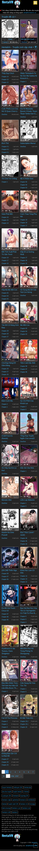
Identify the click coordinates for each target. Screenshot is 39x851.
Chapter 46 (23, 538)
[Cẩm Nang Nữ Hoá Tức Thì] (28, 671)
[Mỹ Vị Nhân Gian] (28, 169)
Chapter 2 (5, 404)
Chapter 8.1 (5, 152)
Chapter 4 (23, 622)
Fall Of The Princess (9, 718)
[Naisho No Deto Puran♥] (10, 520)
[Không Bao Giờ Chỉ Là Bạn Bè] (10, 742)
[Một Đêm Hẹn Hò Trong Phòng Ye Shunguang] (28, 636)
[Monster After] (10, 488)
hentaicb (15, 795)
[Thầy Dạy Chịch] (10, 65)
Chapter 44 (23, 544)
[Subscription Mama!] (28, 131)
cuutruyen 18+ (6, 795)
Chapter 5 (23, 619)
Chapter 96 (23, 372)
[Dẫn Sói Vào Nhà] (28, 456)
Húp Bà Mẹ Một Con (9, 290)
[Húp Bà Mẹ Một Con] (10, 278)
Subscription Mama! (28, 143)
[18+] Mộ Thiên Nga (9, 570)
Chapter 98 (23, 366)
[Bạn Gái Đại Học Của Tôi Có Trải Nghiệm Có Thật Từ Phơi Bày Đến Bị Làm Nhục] (28, 596)
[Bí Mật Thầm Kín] (28, 706)
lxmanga (32, 804)
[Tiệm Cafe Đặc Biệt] (28, 353)
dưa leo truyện (6, 791)
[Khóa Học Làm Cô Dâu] (28, 559)
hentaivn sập (6, 800)
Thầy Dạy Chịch (8, 73)
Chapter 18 (23, 222)
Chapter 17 (23, 225)
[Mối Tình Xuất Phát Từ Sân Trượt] (10, 243)
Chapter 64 (23, 185)
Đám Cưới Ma (7, 401)
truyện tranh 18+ (13, 804)
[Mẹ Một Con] (28, 315)
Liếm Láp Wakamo (27, 500)
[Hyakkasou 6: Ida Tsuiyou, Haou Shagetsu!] (10, 636)
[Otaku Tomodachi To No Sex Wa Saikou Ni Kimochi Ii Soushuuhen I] (28, 61)
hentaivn (14, 812)
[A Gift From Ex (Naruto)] (10, 423)
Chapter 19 (23, 220)
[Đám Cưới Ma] (10, 389)
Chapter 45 (23, 541)
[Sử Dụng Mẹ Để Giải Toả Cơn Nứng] (28, 277)
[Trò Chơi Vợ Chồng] (10, 166)
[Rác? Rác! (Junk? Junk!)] (28, 520)
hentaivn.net (26, 808)
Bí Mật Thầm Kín (26, 718)
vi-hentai (25, 791)
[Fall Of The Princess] (10, 706)
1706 (12, 776)
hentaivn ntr (24, 804)
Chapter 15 (5, 220)
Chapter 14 (5, 76)
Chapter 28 (5, 334)
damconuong (6, 808)
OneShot (24, 42)
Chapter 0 (23, 409)
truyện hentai (17, 791)
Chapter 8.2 (5, 149)
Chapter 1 (5, 42)
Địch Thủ (5, 143)
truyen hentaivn (7, 787)
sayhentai (15, 800)
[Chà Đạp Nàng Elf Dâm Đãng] (10, 350)
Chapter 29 (5, 331)
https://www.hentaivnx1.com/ (12, 850)
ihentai (4, 804)
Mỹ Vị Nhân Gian (26, 179)
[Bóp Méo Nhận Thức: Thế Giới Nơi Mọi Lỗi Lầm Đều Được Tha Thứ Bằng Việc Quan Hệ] (10, 671)
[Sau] (34, 31)
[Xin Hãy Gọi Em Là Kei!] (10, 456)
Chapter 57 (5, 576)
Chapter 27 (23, 257)
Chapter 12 (5, 82)
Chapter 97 (23, 369)
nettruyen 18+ (18, 787)
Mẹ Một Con (25, 325)
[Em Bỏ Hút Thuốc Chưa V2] (10, 596)
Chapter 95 (5, 620)
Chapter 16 (5, 217)
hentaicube (27, 787)
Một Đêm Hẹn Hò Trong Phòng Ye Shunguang (27, 651)
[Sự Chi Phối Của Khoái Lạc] (28, 388)
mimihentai (31, 800)
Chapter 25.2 (24, 721)
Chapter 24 (23, 727)
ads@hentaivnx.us (30, 12)
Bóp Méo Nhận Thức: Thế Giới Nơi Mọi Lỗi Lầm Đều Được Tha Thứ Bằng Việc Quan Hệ (10, 688)
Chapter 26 (23, 260)
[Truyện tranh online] (11, 3)
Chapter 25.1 (24, 724)
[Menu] (35, 3)
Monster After (7, 500)
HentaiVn (34, 842)
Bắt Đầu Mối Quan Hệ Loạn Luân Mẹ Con (29, 39)
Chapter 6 (23, 616)
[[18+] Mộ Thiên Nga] (10, 558)
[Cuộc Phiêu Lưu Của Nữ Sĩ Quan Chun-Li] (10, 96)
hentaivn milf (6, 812)
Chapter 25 (23, 263)
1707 (16, 776)
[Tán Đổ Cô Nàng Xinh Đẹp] (10, 317)
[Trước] (5, 31)
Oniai (10, 39)
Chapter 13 (5, 79)
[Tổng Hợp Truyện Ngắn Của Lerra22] (28, 423)
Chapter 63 (23, 187)
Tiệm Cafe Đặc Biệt (27, 363)
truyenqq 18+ (24, 795)
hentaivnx (23, 800)
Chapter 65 (23, 182)
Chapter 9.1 (5, 146)
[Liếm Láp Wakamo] (28, 488)
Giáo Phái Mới (7, 214)
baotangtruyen (23, 850)
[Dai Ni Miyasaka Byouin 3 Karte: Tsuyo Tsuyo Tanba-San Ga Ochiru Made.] (28, 96)
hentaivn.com (16, 808)
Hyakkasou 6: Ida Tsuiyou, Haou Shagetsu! (8, 651)
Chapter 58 (5, 573)
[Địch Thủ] (10, 131)
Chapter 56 (5, 579)
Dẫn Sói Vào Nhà (27, 468)
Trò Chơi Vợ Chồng (9, 179)
